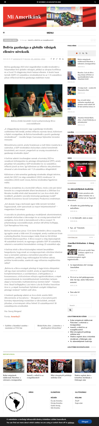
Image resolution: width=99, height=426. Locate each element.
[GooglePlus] (56, 59)
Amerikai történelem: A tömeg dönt (81, 244)
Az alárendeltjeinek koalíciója (80, 188)
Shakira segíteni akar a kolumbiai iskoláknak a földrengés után (83, 377)
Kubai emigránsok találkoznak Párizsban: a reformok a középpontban (87, 61)
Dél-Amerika (35, 59)
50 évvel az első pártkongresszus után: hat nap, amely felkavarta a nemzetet (82, 279)
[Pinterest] (59, 59)
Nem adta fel (75, 292)
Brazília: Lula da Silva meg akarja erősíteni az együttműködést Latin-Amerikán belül (86, 75)
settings (71, 422)
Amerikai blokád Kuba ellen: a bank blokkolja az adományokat (87, 119)
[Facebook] (51, 59)
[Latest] (80, 53)
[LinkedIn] (62, 59)
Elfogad (85, 421)
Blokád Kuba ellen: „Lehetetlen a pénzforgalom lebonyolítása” (50, 326)
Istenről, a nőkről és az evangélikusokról (40, 40)
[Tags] (86, 53)
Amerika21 (15, 316)
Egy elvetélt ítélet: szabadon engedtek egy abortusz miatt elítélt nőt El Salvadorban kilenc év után (81, 104)
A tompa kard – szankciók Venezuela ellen (87, 89)
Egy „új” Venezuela (77, 228)
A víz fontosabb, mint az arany (81, 218)
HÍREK (43, 59)
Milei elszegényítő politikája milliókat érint (61, 376)
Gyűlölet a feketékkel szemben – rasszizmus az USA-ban (17, 326)
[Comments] (83, 53)
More (92, 183)
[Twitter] (53, 59)
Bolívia (27, 59)
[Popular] (76, 53)
